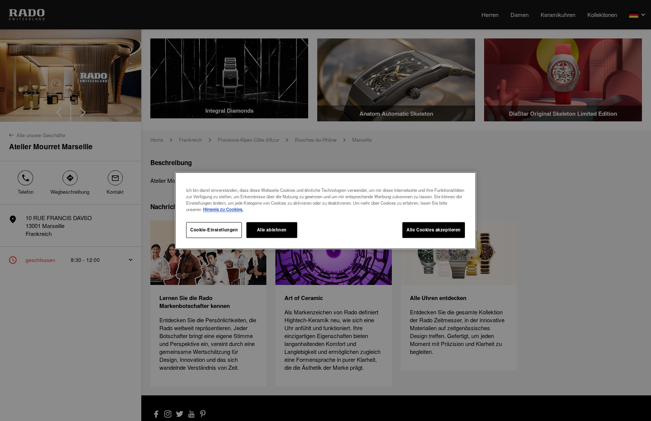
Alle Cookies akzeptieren (433, 230)
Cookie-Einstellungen (214, 230)
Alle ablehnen (272, 230)
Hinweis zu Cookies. (223, 209)
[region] (325, 210)
